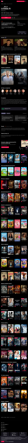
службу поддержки (11, 441)
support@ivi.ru (10, 27)
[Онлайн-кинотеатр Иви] (2, 1)
